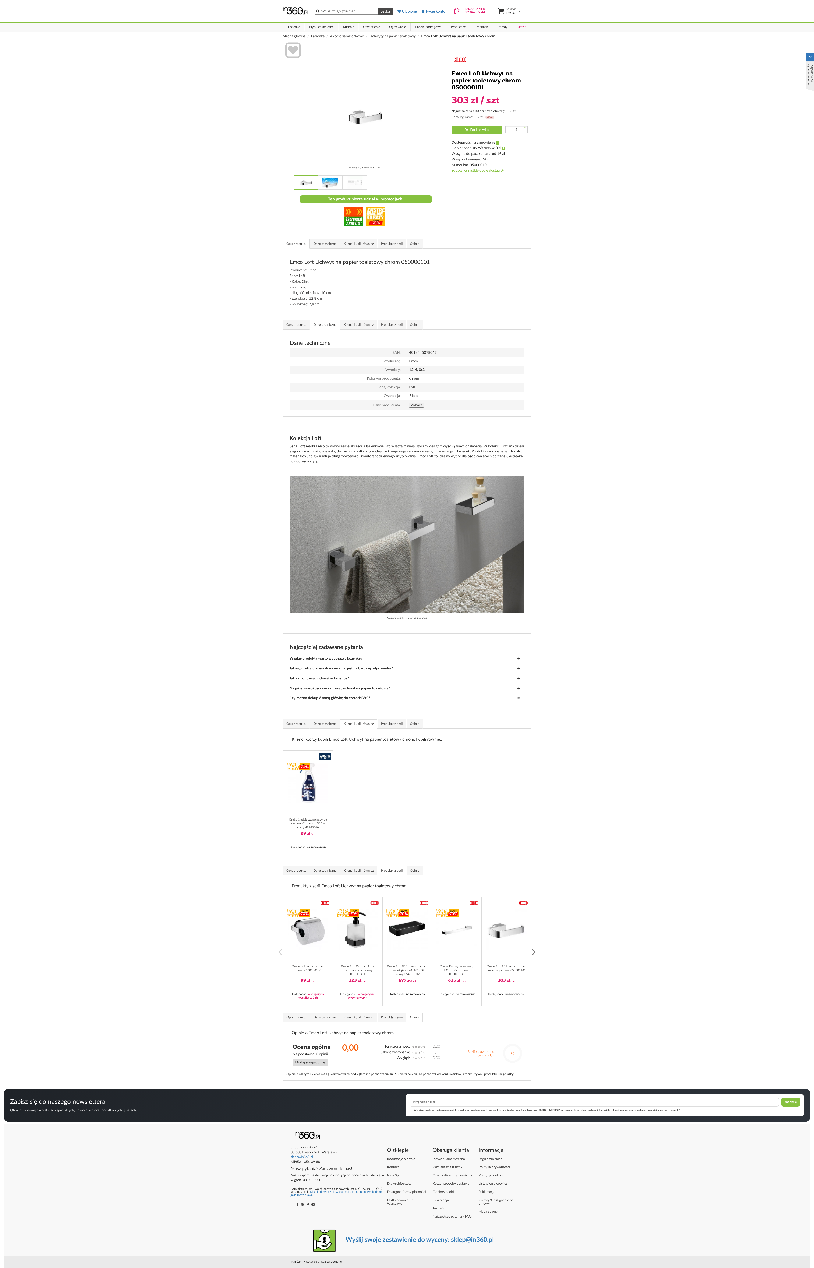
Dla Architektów (399, 1183)
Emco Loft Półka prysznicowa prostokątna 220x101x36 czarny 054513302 (407, 970)
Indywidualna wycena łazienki (810, 74)
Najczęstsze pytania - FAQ (452, 1216)
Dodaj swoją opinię (310, 1062)
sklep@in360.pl (302, 1157)
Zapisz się (791, 1102)
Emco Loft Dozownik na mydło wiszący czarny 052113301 (357, 970)
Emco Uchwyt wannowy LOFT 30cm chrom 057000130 (456, 970)
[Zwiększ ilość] (525, 127)
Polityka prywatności (494, 1167)
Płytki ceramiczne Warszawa (400, 1201)
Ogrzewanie (397, 27)
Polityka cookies (491, 1175)
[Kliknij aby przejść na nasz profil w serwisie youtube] (313, 1204)
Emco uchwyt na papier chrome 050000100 (308, 968)
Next (534, 951)
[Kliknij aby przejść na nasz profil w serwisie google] (302, 1204)
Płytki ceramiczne (321, 27)
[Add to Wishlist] (293, 51)
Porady (502, 27)
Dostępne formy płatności (406, 1192)
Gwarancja (441, 1200)
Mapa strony (488, 1211)
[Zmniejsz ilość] (524, 130)
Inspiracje (482, 27)
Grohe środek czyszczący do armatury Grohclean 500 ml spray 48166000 (308, 823)
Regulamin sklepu (491, 1159)
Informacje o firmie (401, 1159)
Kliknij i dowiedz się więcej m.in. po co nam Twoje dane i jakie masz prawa (337, 1193)
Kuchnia (348, 27)
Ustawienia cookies (493, 1183)
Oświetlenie (371, 27)
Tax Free (439, 1208)
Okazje (521, 27)
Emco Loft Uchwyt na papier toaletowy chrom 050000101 (506, 968)
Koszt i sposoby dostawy (451, 1183)
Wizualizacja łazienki (448, 1167)
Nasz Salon (395, 1175)
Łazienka (294, 27)
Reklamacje (487, 1192)
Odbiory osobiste (445, 1192)
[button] (325, 756)
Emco (413, 361)
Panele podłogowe (428, 27)
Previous (280, 951)
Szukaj (386, 11)
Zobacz (416, 405)
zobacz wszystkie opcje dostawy (477, 170)
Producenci (458, 27)
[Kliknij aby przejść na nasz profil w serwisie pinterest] (308, 1204)
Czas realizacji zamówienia (452, 1175)
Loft (412, 387)
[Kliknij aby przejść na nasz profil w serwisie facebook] (297, 1204)
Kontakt (393, 1167)
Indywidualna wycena (449, 1159)
